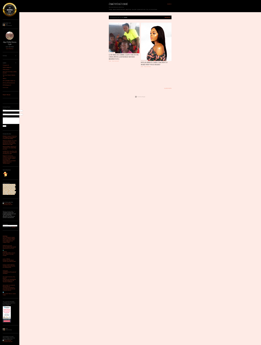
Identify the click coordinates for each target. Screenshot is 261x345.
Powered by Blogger (141, 96)
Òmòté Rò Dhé (118, 4)
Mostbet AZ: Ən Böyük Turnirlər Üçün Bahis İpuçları (9, 261)
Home (110, 9)
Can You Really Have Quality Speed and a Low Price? (9, 247)
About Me (128, 9)
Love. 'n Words (6, 259)
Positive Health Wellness (8, 265)
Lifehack (5, 251)
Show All (167, 17)
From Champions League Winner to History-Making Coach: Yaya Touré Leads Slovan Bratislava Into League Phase (9, 240)
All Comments (8, 25)
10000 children (7, 67)
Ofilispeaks (5, 270)
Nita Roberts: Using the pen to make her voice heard (154, 63)
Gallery (134, 9)
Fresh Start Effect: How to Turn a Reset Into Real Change (9, 254)
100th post (6, 69)
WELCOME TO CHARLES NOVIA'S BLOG (9, 286)
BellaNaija (5, 236)
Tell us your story (151, 9)
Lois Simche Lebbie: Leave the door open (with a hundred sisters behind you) (124, 57)
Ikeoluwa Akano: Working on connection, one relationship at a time (9, 148)
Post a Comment (115, 61)
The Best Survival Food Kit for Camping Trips (9, 267)
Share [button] (110, 61)
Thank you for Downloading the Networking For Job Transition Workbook (9, 280)
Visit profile (9, 48)
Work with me (141, 9)
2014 (4, 82)
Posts (6, 24)
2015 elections (10, 82)
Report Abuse (6, 94)
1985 (4, 78)
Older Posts (167, 88)
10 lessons (6, 65)
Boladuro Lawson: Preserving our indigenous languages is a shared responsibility (10, 137)
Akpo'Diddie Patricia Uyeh (9, 43)
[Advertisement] (124, 74)
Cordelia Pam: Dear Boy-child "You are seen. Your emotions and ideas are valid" (10, 152)
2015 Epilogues (7, 85)
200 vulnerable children (9, 80)
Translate (13, 227)
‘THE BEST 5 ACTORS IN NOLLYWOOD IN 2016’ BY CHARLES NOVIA (9, 289)
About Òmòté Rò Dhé (119, 9)
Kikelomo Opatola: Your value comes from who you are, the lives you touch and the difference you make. (10, 142)
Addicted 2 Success (7, 245)
